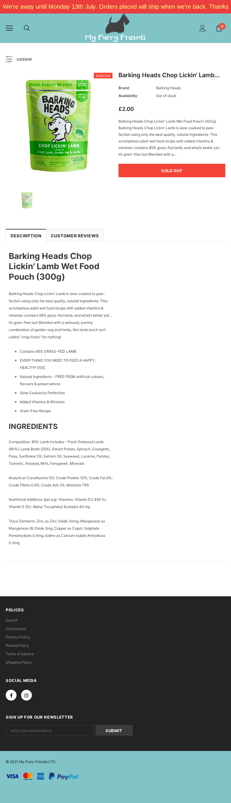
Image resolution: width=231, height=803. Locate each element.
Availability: (128, 95)
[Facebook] (11, 695)
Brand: (124, 88)
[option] (59, 126)
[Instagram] (26, 695)
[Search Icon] (27, 28)
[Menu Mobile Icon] (9, 28)
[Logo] (115, 28)
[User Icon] (202, 28)
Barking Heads (168, 88)
